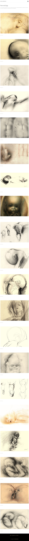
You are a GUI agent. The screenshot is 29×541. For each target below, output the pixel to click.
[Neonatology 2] (14, 467)
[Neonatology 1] (14, 23)
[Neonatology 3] (14, 441)
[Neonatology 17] (14, 75)
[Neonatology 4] (14, 415)
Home (10, 535)
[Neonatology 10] (14, 258)
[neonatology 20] (14, 519)
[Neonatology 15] (14, 127)
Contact (17, 535)
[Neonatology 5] (14, 389)
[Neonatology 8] (14, 310)
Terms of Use (14, 535)
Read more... (1, 35)
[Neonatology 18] (14, 49)
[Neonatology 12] (14, 206)
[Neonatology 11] (14, 232)
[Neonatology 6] (14, 363)
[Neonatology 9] (14, 284)
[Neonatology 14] (14, 154)
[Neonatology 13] (14, 180)
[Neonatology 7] (14, 336)
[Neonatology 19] (14, 493)
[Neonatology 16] (14, 101)
